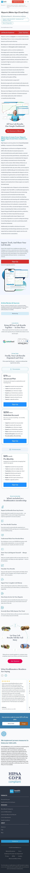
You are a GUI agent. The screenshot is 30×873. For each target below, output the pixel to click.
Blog (2, 832)
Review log (15, 313)
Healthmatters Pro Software (8, 802)
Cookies (20, 856)
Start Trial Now (23, 32)
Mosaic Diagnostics (7, 23)
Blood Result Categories (7, 809)
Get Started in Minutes (15, 131)
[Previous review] (2, 675)
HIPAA (13, 856)
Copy (24, 724)
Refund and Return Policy (15, 858)
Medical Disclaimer (10, 851)
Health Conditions (5, 820)
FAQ (2, 829)
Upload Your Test (18, 1)
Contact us (15, 841)
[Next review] (6, 675)
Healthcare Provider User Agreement (13, 853)
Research (3, 5)
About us (3, 827)
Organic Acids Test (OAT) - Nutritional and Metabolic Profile (13, 20)
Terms (19, 851)
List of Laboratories (6, 817)
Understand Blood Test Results (8, 814)
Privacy (7, 856)
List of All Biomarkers (6, 811)
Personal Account (5, 799)
